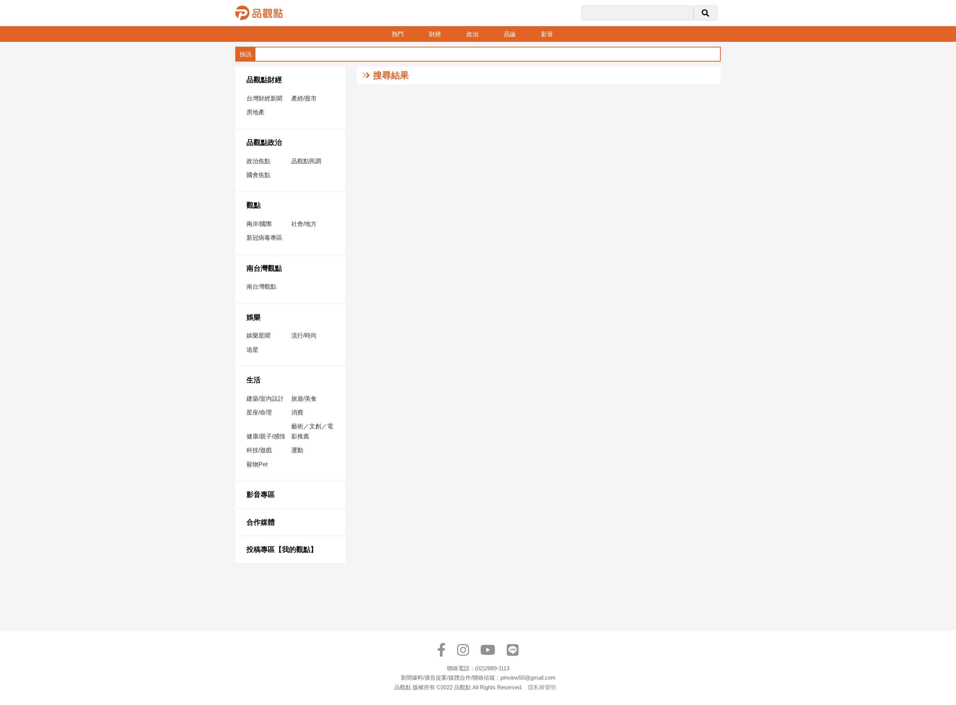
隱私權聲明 (542, 687)
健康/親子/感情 (265, 436)
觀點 (253, 205)
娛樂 (253, 317)
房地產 (255, 112)
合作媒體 (260, 522)
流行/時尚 (304, 335)
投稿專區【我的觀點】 (281, 549)
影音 (547, 34)
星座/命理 (259, 412)
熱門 (398, 34)
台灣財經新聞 (264, 98)
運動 (297, 450)
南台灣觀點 (264, 268)
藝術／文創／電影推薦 (312, 431)
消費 (297, 412)
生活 (253, 380)
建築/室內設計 (265, 398)
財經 (435, 34)
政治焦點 (258, 161)
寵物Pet (256, 464)
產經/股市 (304, 98)
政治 (472, 34)
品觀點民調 (306, 161)
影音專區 (260, 495)
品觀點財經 (264, 80)
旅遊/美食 (304, 398)
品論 (510, 34)
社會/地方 (304, 224)
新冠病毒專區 (264, 238)
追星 (252, 350)
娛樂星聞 (258, 335)
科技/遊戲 (259, 450)
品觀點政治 (264, 142)
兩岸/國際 (259, 224)
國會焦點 (258, 175)
